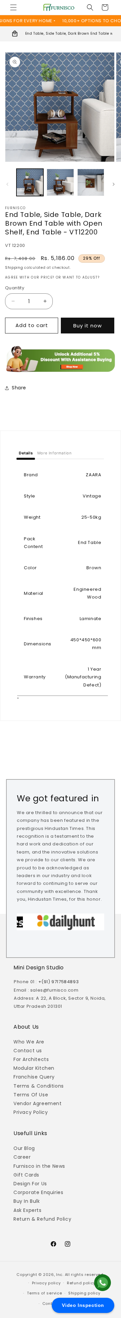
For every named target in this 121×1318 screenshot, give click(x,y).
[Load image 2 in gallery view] (60, 182)
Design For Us (30, 1183)
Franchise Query (34, 1076)
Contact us (27, 1050)
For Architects (31, 1059)
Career (22, 1157)
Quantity (14, 288)
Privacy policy (46, 1283)
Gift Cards (26, 1174)
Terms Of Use (30, 1094)
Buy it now (87, 325)
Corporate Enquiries (38, 1192)
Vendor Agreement (37, 1103)
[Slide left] (7, 184)
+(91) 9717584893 (58, 981)
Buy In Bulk (26, 1201)
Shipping (14, 267)
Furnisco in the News (39, 1166)
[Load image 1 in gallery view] (29, 182)
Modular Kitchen (33, 1068)
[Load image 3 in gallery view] (90, 182)
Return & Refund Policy (42, 1219)
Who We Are (28, 1041)
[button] (13, 7)
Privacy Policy (30, 1112)
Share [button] (19, 387)
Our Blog (24, 1148)
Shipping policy (84, 1293)
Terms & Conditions (38, 1086)
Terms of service (44, 1293)
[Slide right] (113, 184)
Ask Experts (27, 1210)
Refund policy (81, 1283)
